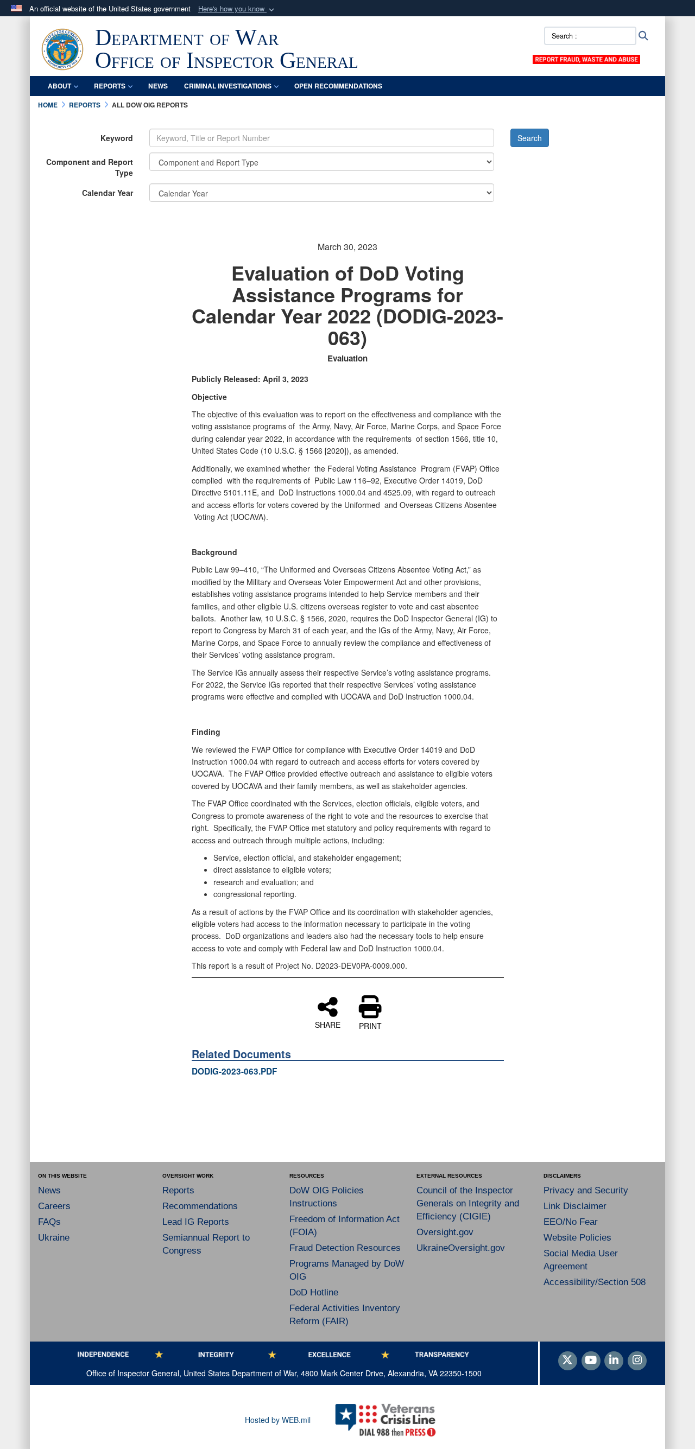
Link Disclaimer (575, 1206)
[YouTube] (591, 1360)
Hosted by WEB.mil (278, 1419)
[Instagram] (637, 1360)
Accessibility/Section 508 (595, 1282)
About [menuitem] (59, 86)
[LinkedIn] (613, 1360)
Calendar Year (107, 192)
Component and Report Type (89, 167)
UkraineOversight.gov (460, 1248)
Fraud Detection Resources (345, 1248)
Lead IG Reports (195, 1222)
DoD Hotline (313, 1292)
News (49, 1190)
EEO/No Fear (571, 1222)
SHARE (327, 1024)
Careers (54, 1206)
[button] (237, 9)
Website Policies (577, 1237)
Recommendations (200, 1206)
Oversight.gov (444, 1232)
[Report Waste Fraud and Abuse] (586, 58)
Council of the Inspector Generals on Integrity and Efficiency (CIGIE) (467, 1203)
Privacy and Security (586, 1190)
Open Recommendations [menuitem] (338, 86)
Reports (178, 1190)
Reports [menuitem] (109, 86)
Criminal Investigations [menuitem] (227, 86)
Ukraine (54, 1237)
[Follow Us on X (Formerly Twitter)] (567, 1360)
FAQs (49, 1222)
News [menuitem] (158, 86)
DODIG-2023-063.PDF (234, 1071)
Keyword (116, 137)
